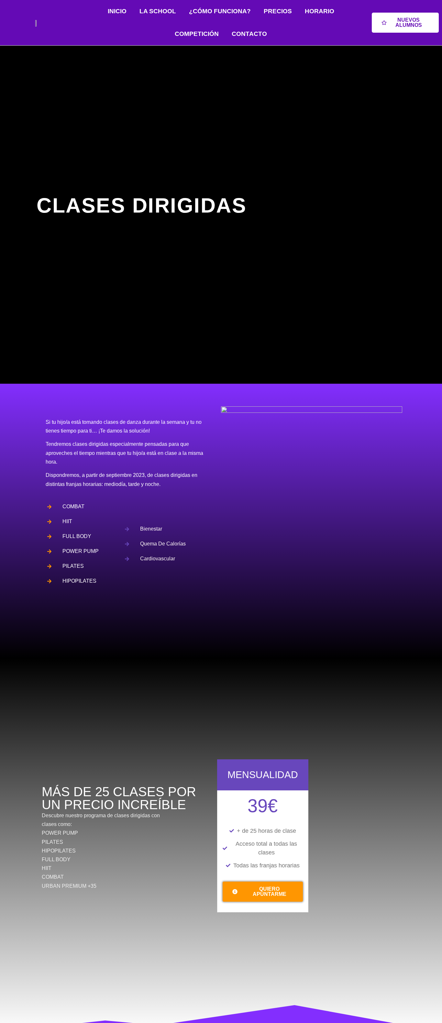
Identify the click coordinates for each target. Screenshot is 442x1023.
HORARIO (319, 11)
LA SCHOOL (157, 11)
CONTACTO (249, 33)
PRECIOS (278, 11)
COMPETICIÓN (197, 33)
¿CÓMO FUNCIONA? (220, 11)
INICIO (117, 11)
